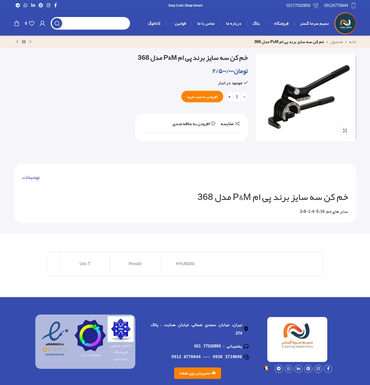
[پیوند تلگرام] (18, 5)
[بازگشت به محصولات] (24, 42)
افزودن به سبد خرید (202, 96)
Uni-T (85, 264)
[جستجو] (57, 23)
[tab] (31, 177)
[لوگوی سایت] (345, 25)
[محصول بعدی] (17, 42)
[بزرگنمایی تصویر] (345, 130)
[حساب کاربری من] (42, 23)
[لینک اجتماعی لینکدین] (33, 5)
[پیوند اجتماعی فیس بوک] (55, 5)
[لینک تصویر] (266, 369)
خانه (352, 41)
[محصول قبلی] (30, 42)
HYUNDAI (185, 264)
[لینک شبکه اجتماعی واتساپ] (25, 5)
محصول (336, 41)
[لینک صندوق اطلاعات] (340, 5)
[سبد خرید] (16, 23)
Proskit (135, 264)
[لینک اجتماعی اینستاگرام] (48, 5)
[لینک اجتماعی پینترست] (41, 5)
